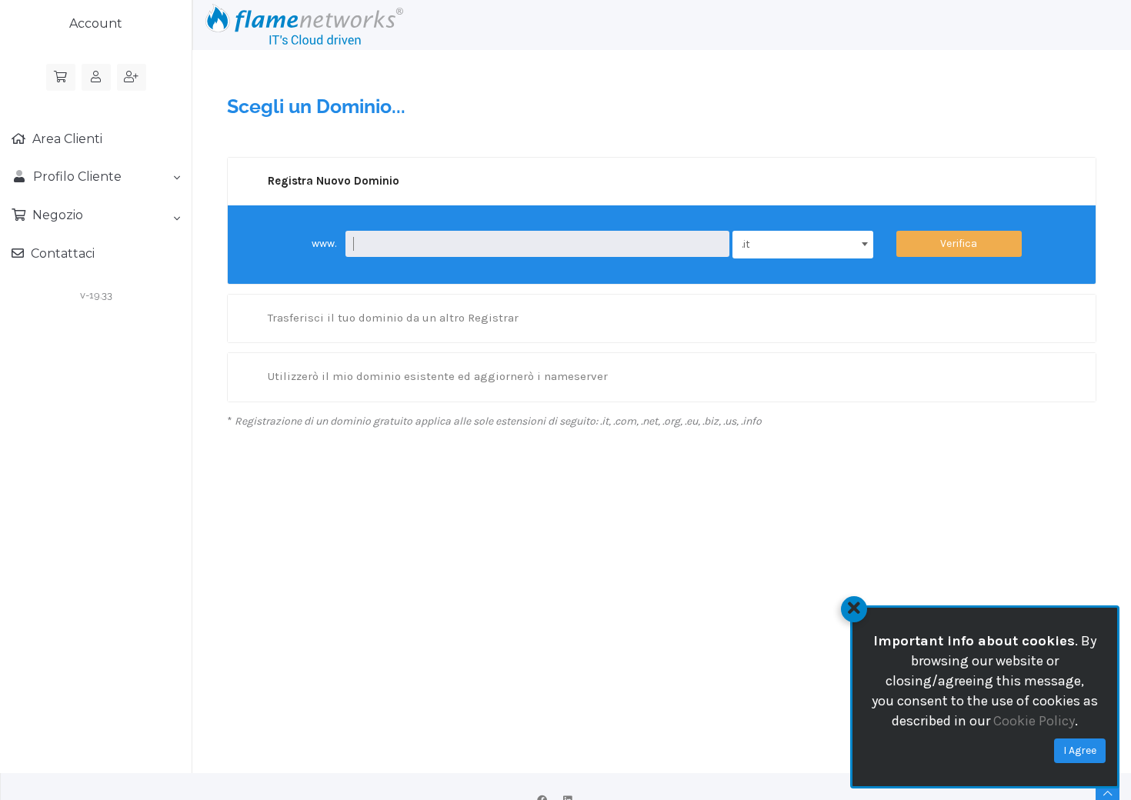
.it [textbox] (746, 244)
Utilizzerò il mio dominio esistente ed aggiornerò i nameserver (438, 376)
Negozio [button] (56, 215)
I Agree (1079, 750)
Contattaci (61, 253)
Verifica (958, 243)
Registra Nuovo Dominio (333, 181)
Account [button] (95, 23)
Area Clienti (65, 139)
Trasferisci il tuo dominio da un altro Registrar (393, 318)
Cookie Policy (1034, 720)
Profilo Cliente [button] (74, 176)
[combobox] (802, 244)
